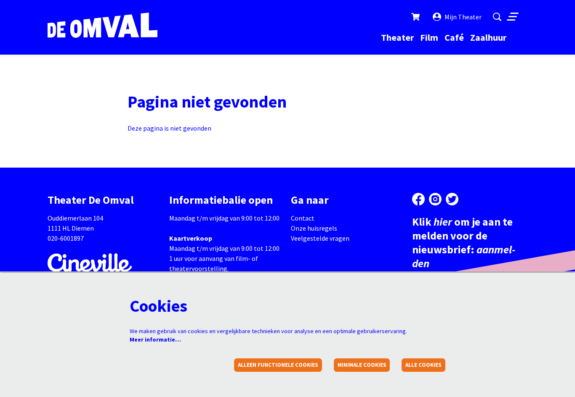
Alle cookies (423, 364)
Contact (302, 218)
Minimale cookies (362, 364)
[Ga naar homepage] (102, 25)
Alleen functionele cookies (278, 364)
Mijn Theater (463, 17)
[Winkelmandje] (416, 17)
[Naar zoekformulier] (497, 17)
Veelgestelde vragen (320, 238)
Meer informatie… (155, 339)
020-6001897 (66, 238)
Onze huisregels (314, 228)
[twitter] (452, 199)
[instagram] (435, 199)
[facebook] (418, 199)
